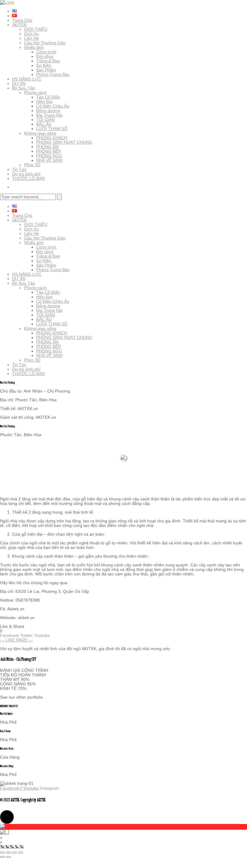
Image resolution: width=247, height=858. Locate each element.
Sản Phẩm (46, 69)
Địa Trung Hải (49, 115)
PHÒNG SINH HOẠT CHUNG (64, 142)
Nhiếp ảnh (34, 47)
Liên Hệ (31, 38)
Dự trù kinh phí (26, 173)
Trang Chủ (22, 20)
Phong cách (35, 92)
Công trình (46, 51)
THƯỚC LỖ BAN (28, 178)
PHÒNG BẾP (48, 151)
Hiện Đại (44, 101)
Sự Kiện (43, 65)
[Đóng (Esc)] (20, 852)
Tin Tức (19, 169)
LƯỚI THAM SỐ (51, 128)
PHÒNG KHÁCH (51, 137)
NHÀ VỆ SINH (49, 160)
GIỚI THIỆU (35, 29)
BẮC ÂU (44, 124)
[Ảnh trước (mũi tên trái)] (2, 857)
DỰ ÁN (19, 83)
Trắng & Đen (48, 60)
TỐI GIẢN (45, 119)
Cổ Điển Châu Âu (52, 106)
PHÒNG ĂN (47, 146)
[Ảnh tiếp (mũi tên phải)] (8, 857)
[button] (7, 817)
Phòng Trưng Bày (53, 74)
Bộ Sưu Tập (23, 88)
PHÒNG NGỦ (49, 155)
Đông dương (48, 110)
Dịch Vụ (31, 33)
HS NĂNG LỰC (26, 79)
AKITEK (19, 24)
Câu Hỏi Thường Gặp (44, 42)
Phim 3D (32, 164)
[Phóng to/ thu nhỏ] (2, 852)
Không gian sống (40, 133)
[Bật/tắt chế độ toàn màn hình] (8, 852)
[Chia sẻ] (14, 852)
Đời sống (44, 56)
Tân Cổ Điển (48, 97)
